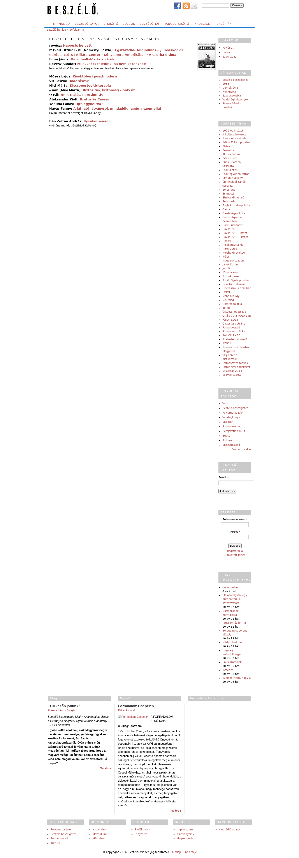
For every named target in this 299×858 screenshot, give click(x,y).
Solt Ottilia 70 (231, 335)
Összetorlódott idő (234, 311)
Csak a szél (229, 170)
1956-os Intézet (232, 130)
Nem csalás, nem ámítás (82, 95)
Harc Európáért (232, 225)
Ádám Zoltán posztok (236, 142)
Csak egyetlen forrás (235, 173)
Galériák (224, 24)
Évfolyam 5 (76, 29)
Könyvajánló (230, 272)
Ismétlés (227, 670)
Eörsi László (126, 710)
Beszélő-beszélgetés (235, 79)
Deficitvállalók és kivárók (92, 59)
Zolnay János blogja (61, 710)
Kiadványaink (185, 834)
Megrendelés (185, 838)
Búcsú (226, 435)
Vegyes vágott (231, 374)
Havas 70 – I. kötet (234, 233)
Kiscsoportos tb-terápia (90, 85)
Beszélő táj (149, 24)
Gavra (226, 209)
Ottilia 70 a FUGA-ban (236, 315)
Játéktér (227, 421)
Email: (223, 477)
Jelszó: (235, 531)
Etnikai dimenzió (233, 197)
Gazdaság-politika (233, 213)
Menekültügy (230, 296)
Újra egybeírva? (89, 104)
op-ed (226, 307)
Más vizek (99, 838)
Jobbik (226, 268)
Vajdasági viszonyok (235, 99)
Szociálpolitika (231, 95)
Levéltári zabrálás (233, 284)
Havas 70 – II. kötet (235, 237)
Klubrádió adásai (229, 829)
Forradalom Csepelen (136, 706)
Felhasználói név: (235, 519)
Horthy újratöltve (233, 252)
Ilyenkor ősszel (97, 121)
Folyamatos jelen (233, 412)
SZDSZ (226, 343)
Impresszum (185, 829)
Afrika (226, 146)
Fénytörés (141, 834)
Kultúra (227, 440)
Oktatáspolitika (232, 303)
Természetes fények (235, 363)
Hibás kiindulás (232, 642)
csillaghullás (230, 587)
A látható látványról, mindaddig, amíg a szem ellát (117, 108)
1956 (225, 83)
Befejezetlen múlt (233, 431)
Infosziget (202, 24)
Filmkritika (229, 91)
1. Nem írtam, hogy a (236, 677)
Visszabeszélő (231, 444)
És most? (228, 193)
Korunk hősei (230, 276)
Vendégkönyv (231, 417)
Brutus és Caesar (94, 99)
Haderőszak (79, 81)
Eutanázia (228, 201)
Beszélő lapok (87, 24)
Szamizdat (229, 56)
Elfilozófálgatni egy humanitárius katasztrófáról (234, 599)
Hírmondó (61, 24)
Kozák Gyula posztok (235, 280)
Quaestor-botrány (233, 323)
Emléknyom (142, 829)
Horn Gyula (229, 248)
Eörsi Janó (228, 189)
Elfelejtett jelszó (235, 554)
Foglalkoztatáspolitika (236, 205)
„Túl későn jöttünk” (64, 706)
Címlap (176, 852)
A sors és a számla (234, 138)
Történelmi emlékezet (236, 366)
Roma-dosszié (231, 327)
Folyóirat (228, 47)
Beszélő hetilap (56, 29)
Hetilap (227, 52)
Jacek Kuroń (230, 264)
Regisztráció (235, 551)
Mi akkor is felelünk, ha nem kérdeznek (111, 64)
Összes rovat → (241, 449)
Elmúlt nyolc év (232, 177)
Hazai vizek (100, 829)
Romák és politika (233, 331)
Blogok (129, 24)
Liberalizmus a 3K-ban (236, 288)
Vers (225, 403)
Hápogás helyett (77, 45)
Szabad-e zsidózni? (234, 339)
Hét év (226, 240)
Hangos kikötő (176, 24)
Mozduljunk (100, 834)
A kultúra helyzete (234, 134)
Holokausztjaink (232, 244)
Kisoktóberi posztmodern (95, 76)
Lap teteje (190, 852)
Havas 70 (228, 229)
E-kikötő (111, 24)
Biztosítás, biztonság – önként (109, 90)
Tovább (104, 768)
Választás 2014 (232, 370)
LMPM (226, 292)
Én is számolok (232, 662)
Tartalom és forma (234, 622)
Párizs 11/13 (230, 319)
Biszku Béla (229, 158)
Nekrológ (228, 300)
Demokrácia (230, 87)
